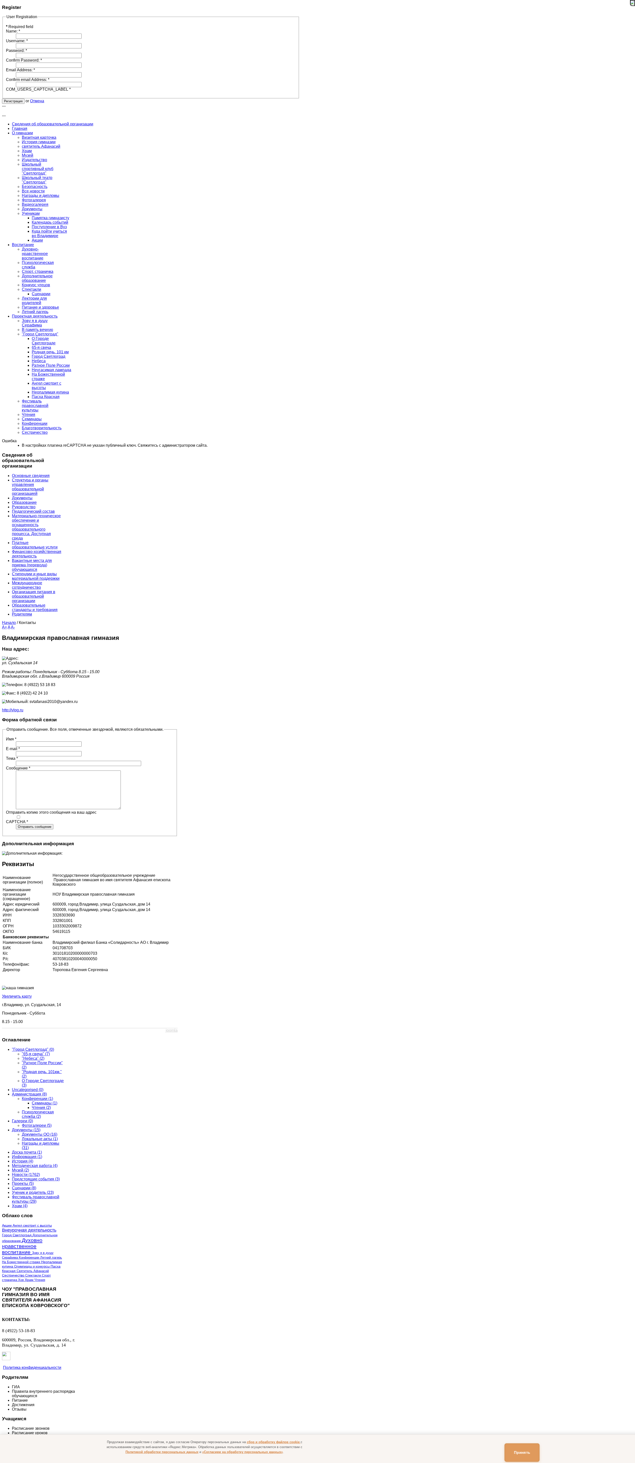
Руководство (23, 507)
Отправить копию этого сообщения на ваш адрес (51, 812)
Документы (22, 498)
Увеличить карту (17, 996)
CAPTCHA (17, 822)
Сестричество (13, 1275)
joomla (172, 1030)
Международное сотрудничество (27, 585)
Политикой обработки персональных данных (162, 1452)
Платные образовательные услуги (35, 545)
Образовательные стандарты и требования (35, 607)
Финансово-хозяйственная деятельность (36, 553)
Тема (12, 758)
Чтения (39, 1280)
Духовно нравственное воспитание (22, 1246)
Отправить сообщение (34, 827)
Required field (19, 27)
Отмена (37, 101)
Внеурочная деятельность (29, 1230)
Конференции (29, 1257)
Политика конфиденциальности (32, 1367)
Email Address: (20, 70)
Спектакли (33, 1275)
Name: (13, 31)
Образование (24, 502)
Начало (9, 623)
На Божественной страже (21, 1262)
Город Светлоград (17, 1235)
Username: (17, 41)
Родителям (22, 614)
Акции (7, 1225)
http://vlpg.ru (12, 710)
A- (13, 627)
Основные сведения (31, 476)
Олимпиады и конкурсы (32, 1266)
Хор (21, 1280)
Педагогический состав (33, 511)
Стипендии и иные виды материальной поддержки (36, 576)
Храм (29, 1280)
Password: (16, 50)
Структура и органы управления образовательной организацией (30, 487)
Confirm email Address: (27, 79)
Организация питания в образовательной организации (33, 596)
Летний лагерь (51, 1257)
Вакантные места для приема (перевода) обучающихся (32, 565)
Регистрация (13, 101)
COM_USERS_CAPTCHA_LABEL (38, 89)
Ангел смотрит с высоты (32, 1225)
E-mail (13, 749)
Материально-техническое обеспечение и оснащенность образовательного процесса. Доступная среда (36, 527)
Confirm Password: (24, 60)
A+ (4, 627)
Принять (522, 1452)
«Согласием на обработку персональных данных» (242, 1452)
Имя (11, 739)
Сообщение (18, 768)
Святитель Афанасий (33, 1271)
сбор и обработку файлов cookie (274, 1442)
